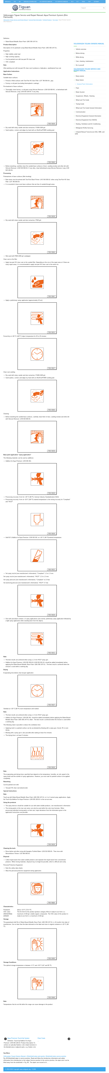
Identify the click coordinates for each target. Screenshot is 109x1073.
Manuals (8, 1)
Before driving (80, 53)
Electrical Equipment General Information (88, 116)
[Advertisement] (37, 29)
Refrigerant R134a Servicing (84, 128)
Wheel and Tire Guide (82, 100)
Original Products (47, 20)
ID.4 (72, 1)
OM (15, 1)
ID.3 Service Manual (46, 1)
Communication (80, 112)
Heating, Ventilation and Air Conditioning (88, 124)
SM (20, 1)
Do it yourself (80, 65)
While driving (80, 57)
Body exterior (80, 76)
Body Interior (80, 80)
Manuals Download (30, 1)
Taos (83, 1)
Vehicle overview (81, 49)
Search (7, 4)
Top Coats (55, 20)
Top (89, 1)
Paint (77, 88)
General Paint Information (35, 20)
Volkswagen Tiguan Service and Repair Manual (15, 20)
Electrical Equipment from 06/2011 (86, 120)
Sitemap (96, 1)
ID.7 (78, 1)
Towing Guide (80, 104)
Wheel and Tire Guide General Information (89, 108)
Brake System (80, 92)
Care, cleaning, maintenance (84, 61)
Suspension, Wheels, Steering (85, 96)
